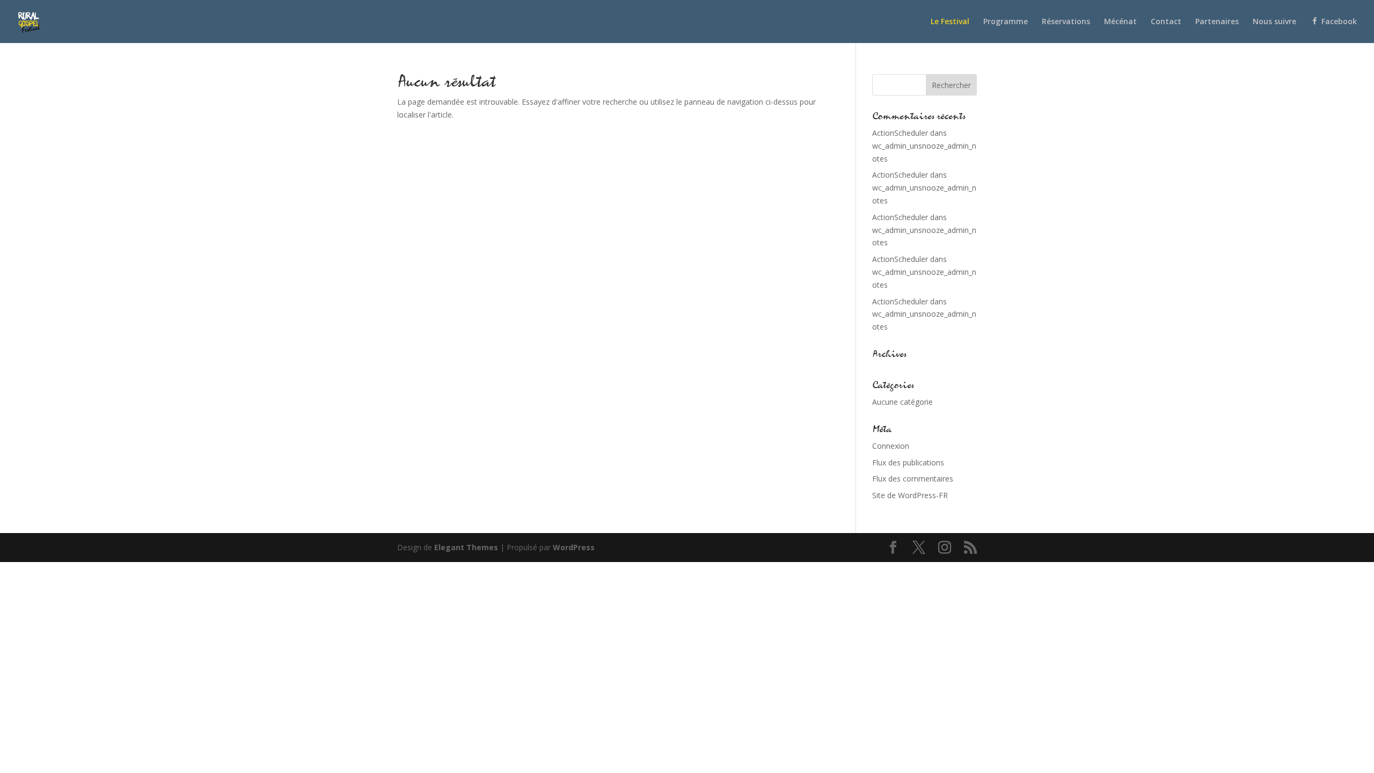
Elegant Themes (466, 547)
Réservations (1066, 22)
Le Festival (950, 22)
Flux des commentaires (912, 478)
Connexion (890, 446)
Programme (1005, 22)
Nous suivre (1274, 22)
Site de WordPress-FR (910, 495)
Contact (1166, 22)
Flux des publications (908, 462)
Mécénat (1120, 22)
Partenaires (1217, 22)
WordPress (574, 547)
